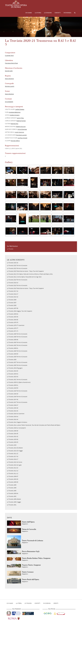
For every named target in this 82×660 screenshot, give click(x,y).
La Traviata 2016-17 (12, 294)
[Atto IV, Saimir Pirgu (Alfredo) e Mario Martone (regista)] (57, 231)
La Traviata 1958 (11, 359)
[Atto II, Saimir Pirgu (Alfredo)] (11, 207)
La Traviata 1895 (11, 491)
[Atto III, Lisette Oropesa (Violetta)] (57, 207)
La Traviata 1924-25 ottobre (15, 448)
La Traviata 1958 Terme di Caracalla (17, 357)
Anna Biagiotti (9, 102)
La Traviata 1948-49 (12, 394)
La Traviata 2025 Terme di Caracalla (17, 265)
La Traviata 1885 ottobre (14, 499)
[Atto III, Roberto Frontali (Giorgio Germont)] (11, 219)
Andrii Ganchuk (19, 132)
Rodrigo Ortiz (14, 123)
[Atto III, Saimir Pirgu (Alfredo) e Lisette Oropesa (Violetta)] (34, 207)
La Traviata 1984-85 (12, 320)
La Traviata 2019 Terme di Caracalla (17, 280)
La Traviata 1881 (11, 505)
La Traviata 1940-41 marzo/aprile (16, 428)
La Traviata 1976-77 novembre (15, 325)
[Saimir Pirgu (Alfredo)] (57, 195)
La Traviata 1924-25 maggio (15, 451)
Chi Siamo (28, 12)
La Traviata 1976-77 (12, 328)
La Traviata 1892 (11, 496)
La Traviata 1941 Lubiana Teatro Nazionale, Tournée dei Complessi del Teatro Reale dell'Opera (33, 425)
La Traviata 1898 (11, 485)
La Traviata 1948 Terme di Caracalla (17, 396)
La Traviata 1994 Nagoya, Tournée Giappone (19, 311)
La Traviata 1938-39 (12, 431)
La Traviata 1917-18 (12, 456)
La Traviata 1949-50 (12, 388)
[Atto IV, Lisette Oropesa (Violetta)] (57, 219)
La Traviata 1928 (11, 445)
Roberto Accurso (21, 126)
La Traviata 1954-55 (12, 371)
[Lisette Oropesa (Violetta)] (46, 170)
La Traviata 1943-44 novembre (15, 413)
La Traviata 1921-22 (12, 453)
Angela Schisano (14, 115)
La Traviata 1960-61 (12, 348)
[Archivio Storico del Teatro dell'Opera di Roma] (16, 4)
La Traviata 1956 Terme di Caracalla (17, 365)
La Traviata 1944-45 (12, 411)
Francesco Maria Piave (11, 63)
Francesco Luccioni (21, 135)
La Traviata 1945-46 (12, 408)
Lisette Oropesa (19, 109)
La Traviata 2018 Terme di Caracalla (17, 285)
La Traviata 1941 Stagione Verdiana (17, 422)
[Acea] (47, 613)
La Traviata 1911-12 (12, 473)
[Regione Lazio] (28, 613)
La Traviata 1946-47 (12, 405)
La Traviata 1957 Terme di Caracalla (17, 362)
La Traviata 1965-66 (12, 339)
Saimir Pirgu (20, 118)
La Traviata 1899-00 (12, 482)
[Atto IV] (11, 231)
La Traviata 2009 (11, 300)
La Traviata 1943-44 (12, 416)
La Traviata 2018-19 (12, 283)
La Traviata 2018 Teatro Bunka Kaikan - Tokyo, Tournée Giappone (25, 288)
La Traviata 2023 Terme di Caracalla (17, 268)
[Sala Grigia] (11, 195)
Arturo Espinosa (22, 129)
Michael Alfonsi (15, 141)
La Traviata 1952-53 (12, 376)
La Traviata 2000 (11, 305)
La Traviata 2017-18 (12, 291)
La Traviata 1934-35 (12, 433)
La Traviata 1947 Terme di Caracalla (17, 402)
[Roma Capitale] (16, 618)
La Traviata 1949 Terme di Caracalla (17, 391)
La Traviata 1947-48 (12, 399)
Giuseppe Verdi (9, 55)
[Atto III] (22, 219)
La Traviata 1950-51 (12, 385)
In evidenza (67, 12)
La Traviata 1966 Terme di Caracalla (17, 337)
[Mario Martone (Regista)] (34, 170)
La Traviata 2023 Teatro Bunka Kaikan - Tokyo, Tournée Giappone (25, 271)
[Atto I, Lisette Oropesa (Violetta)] (46, 182)
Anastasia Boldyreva (14, 112)
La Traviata (10, 249)
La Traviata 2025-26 (12, 263)
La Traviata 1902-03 (12, 479)
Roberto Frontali (21, 121)
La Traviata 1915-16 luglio (14, 465)
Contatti (58, 12)
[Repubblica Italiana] (8, 613)
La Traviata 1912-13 (12, 471)
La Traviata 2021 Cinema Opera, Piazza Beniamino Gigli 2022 (24, 277)
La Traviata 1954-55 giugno (14, 368)
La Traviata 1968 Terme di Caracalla (17, 334)
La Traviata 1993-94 (12, 314)
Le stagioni (48, 12)
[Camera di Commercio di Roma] (59, 613)
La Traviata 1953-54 (12, 374)
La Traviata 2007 (11, 302)
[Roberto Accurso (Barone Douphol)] (46, 219)
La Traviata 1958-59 (12, 354)
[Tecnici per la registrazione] (11, 170)
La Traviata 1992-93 (12, 317)
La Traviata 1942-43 (12, 419)
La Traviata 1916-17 (12, 459)
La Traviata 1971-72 (12, 331)
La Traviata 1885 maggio (14, 502)
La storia (38, 12)
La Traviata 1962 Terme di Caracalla (17, 345)
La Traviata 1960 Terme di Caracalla (17, 351)
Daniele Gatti (9, 71)
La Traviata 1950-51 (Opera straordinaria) (18, 382)
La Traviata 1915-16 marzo (14, 462)
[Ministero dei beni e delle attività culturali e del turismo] (16, 613)
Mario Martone (9, 79)
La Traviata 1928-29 (12, 442)
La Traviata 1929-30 (12, 439)
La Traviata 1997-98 (12, 308)
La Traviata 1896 (11, 488)
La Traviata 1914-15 (12, 468)
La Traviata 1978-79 (12, 322)
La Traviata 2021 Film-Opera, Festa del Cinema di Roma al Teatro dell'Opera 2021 (30, 274)
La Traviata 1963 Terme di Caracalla (17, 342)
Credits (56, 603)
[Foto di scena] (57, 170)
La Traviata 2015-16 (12, 297)
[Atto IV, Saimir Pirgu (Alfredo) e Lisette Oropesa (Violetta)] (69, 219)
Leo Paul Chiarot (22, 138)
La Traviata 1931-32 (12, 436)
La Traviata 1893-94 (12, 493)
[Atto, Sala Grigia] (46, 195)
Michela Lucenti (9, 86)
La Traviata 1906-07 (12, 476)
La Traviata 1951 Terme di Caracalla (17, 379)
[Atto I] (22, 182)
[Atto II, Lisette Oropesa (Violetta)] (22, 207)
